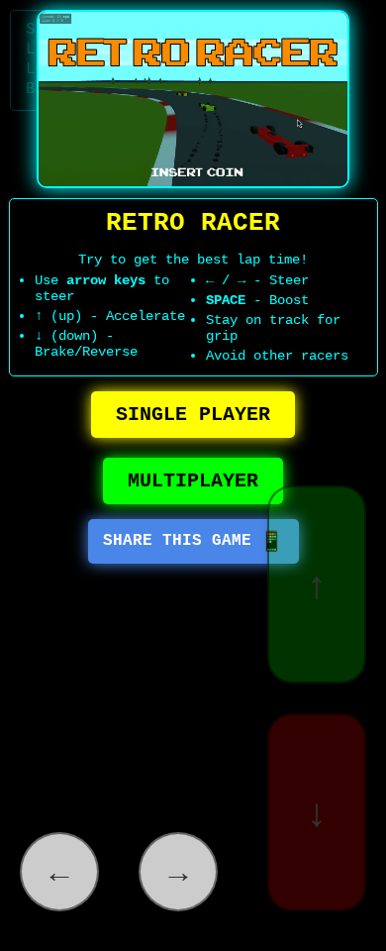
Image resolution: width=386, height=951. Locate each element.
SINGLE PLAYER (193, 414)
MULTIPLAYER (193, 481)
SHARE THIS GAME (193, 542)
